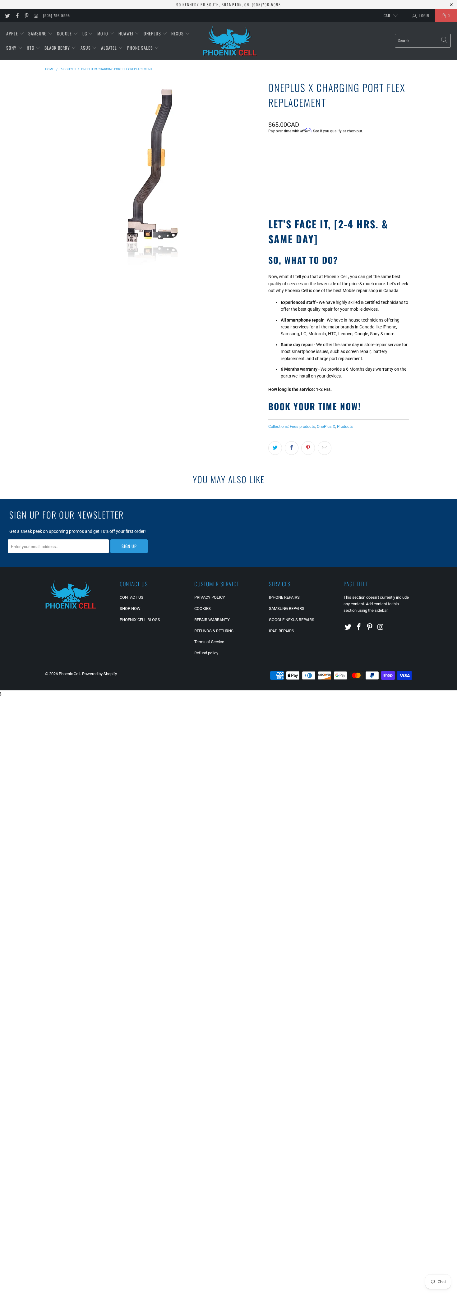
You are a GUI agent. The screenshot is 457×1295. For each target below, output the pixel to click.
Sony (12, 47)
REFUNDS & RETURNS (213, 631)
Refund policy (206, 653)
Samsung (38, 33)
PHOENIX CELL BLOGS (140, 619)
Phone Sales (140, 47)
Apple (12, 33)
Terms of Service (209, 641)
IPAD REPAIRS (281, 631)
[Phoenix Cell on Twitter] (7, 15)
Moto (103, 33)
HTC (31, 47)
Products (345, 426)
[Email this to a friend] (324, 448)
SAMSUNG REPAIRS (286, 608)
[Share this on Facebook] (291, 448)
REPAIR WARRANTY (212, 619)
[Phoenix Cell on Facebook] (16, 15)
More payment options (373, 191)
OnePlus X (326, 426)
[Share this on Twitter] (275, 448)
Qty (271, 147)
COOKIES (202, 608)
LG (85, 33)
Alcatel (109, 47)
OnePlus (153, 33)
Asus (86, 47)
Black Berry (57, 47)
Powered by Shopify (99, 673)
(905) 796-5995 (56, 15)
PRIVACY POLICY (209, 597)
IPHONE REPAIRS (284, 597)
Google (65, 33)
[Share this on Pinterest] (308, 448)
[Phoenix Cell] (230, 41)
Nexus (178, 33)
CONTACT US (131, 597)
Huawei (126, 33)
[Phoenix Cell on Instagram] (35, 15)
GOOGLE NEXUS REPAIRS (291, 619)
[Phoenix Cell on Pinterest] (26, 15)
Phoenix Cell (69, 673)
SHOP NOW (130, 608)
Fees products (302, 426)
